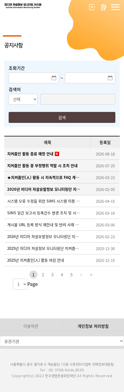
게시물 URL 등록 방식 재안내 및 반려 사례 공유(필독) (44, 224)
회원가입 (103, 7)
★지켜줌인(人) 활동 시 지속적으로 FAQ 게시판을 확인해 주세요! (44, 177)
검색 (62, 117)
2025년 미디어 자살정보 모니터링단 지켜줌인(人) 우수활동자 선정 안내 (44, 248)
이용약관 (30, 326)
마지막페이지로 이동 (91, 275)
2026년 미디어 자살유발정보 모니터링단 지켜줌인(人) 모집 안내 (44, 189)
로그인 (92, 7)
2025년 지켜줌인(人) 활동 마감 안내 (35, 260)
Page (32, 283)
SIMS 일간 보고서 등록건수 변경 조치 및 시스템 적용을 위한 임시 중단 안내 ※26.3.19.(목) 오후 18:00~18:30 (44, 212)
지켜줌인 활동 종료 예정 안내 (30, 153)
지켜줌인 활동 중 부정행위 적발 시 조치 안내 (42, 165)
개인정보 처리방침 (93, 326)
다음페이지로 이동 (81, 275)
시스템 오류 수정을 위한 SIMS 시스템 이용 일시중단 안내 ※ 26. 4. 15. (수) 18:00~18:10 (44, 201)
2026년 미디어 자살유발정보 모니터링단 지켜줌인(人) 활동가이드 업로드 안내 (44, 236)
